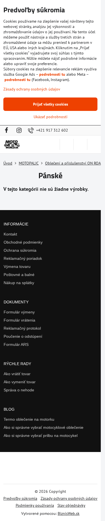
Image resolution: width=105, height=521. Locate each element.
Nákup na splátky (19, 282)
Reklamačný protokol (22, 328)
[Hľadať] (66, 144)
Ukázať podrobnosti (50, 116)
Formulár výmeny (19, 312)
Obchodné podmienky (23, 242)
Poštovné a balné (19, 274)
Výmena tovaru (17, 266)
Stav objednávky (71, 505)
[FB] (8, 130)
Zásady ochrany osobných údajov (69, 498)
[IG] (19, 130)
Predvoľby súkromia (20, 498)
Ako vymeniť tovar (20, 382)
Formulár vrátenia (19, 320)
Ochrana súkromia (20, 250)
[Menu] (94, 144)
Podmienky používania (35, 505)
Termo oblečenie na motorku (29, 419)
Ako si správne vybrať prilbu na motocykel (41, 435)
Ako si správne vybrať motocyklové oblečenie (43, 427)
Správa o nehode (19, 390)
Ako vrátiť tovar (17, 374)
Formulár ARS (16, 344)
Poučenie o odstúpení (23, 336)
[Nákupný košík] (80, 144)
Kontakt (10, 234)
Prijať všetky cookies (50, 104)
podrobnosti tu (52, 74)
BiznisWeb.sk (69, 513)
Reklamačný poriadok (23, 258)
